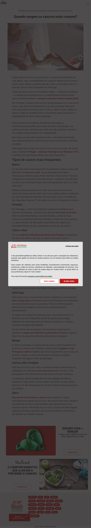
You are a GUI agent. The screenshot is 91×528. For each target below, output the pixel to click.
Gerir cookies (49, 281)
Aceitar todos (69, 281)
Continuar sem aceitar (71, 246)
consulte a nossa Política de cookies (40, 276)
